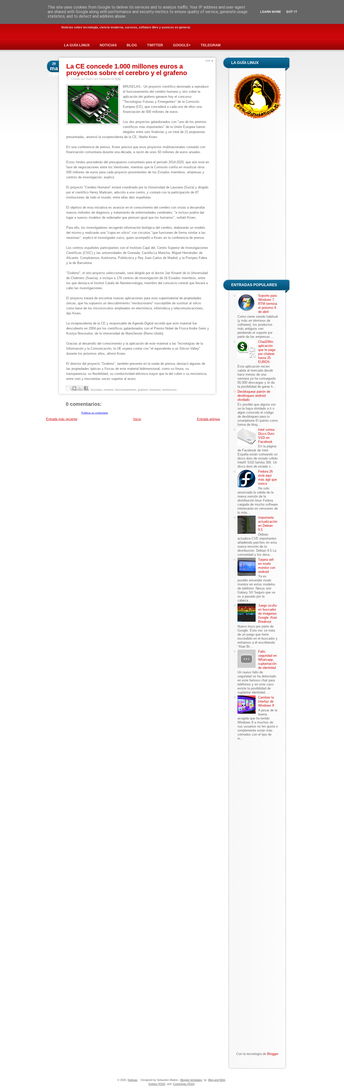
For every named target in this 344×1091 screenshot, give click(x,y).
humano (155, 389)
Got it (291, 12)
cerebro (109, 389)
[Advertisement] (257, 200)
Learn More (270, 12)
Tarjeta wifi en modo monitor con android (266, 566)
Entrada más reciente (61, 419)
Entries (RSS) (157, 1083)
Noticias (108, 45)
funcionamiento (125, 389)
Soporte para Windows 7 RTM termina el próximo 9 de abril (267, 304)
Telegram (211, 45)
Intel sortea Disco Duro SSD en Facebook (266, 436)
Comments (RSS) (184, 1083)
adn (86, 389)
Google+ (182, 45)
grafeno (143, 389)
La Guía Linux (77, 45)
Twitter (155, 45)
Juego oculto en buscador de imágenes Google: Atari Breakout (267, 613)
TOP (208, 60)
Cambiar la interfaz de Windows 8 (266, 701)
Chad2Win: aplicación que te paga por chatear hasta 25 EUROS (266, 352)
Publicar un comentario (94, 412)
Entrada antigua (208, 419)
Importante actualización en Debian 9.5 (267, 524)
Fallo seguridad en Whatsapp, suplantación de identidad (267, 660)
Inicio (137, 419)
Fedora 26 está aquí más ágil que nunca (267, 477)
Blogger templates (191, 1079)
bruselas (96, 389)
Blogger (272, 1054)
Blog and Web (216, 1079)
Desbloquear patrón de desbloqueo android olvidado (253, 396)
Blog (132, 45)
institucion (169, 389)
